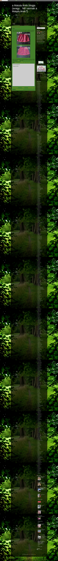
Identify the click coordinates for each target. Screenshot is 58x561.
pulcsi (38, 390)
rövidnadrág (39, 401)
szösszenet (39, 426)
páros (38, 375)
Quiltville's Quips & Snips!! (41, 476)
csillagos (39, 178)
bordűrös (39, 166)
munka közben (39, 340)
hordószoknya (39, 251)
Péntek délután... (43, 516)
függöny (38, 228)
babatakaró (39, 149)
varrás (38, 455)
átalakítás (39, 144)
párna (38, 371)
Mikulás (38, 335)
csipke (38, 180)
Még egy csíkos (40, 108)
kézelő (38, 279)
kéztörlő (38, 282)
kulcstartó (39, 305)
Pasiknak (39, 121)
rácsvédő (39, 393)
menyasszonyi (39, 330)
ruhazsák (39, 406)
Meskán (19, 60)
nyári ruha (39, 354)
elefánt (38, 191)
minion (38, 337)
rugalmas (39, 402)
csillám (38, 179)
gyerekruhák (16, 62)
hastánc (38, 245)
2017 (38, 92)
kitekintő (39, 286)
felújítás (38, 209)
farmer (38, 200)
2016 (38, 93)
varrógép (39, 458)
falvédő (38, 199)
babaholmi (39, 147)
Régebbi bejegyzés (31, 87)
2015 (38, 127)
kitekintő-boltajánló (40, 288)
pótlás (38, 386)
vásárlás (39, 460)
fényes (38, 212)
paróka (38, 374)
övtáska (38, 366)
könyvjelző (39, 299)
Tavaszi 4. (39, 110)
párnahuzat (39, 372)
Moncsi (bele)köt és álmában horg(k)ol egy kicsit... (41, 488)
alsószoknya (39, 139)
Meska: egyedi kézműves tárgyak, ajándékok (41, 43)
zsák (38, 471)
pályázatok (39, 367)
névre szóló (39, 351)
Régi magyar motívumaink (41, 529)
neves (38, 350)
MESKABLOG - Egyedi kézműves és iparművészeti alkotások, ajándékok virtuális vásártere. (41, 542)
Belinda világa (39, 510)
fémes (38, 211)
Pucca (38, 389)
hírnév (38, 249)
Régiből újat (39, 504)
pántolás (39, 368)
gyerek (38, 235)
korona (38, 295)
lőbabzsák (39, 313)
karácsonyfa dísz (40, 266)
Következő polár (40, 119)
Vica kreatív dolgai (40, 521)
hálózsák (39, 243)
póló (38, 384)
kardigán (39, 267)
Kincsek (39, 122)
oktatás (38, 357)
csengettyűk (39, 176)
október (39, 96)
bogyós (38, 163)
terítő (38, 436)
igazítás (38, 253)
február (39, 105)
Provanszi (39, 109)
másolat (38, 324)
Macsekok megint (40, 124)
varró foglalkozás (40, 457)
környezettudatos (40, 300)
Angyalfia (42, 524)
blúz (38, 160)
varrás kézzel (39, 456)
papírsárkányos (39, 369)
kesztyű (38, 278)
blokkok (38, 159)
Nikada (29, 554)
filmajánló (39, 217)
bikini (38, 156)
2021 (38, 88)
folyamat (39, 225)
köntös (38, 297)
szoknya (27, 62)
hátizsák (39, 246)
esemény (39, 195)
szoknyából (39, 423)
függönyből (39, 229)
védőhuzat (39, 461)
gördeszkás (39, 233)
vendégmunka (39, 462)
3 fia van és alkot (40, 546)
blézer (38, 158)
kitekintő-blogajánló (40, 287)
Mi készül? (39, 333)
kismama (39, 285)
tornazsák (39, 444)
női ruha (38, 353)
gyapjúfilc (39, 234)
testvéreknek (39, 438)
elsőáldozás (39, 193)
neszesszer (39, 349)
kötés (38, 303)
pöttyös (24, 62)
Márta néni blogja (40, 499)
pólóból (38, 385)
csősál (38, 182)
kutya (38, 306)
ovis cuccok (39, 358)
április (39, 103)
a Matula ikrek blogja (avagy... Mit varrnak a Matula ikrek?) (24, 8)
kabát (38, 264)
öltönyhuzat (39, 365)
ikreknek (39, 254)
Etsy (38, 197)
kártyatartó (39, 271)
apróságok (39, 143)
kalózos (38, 265)
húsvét (38, 252)
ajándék (38, 138)
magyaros (39, 318)
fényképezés (39, 213)
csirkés (38, 181)
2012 (38, 130)
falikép (38, 198)
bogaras (38, 162)
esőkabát (39, 196)
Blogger (35, 554)
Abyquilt (39, 493)
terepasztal (39, 435)
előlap (38, 192)
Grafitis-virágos (40, 117)
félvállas (39, 210)
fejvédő (38, 201)
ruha (38, 403)
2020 (38, 89)
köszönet (39, 301)
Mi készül (39, 332)
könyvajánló (39, 298)
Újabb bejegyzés (15, 87)
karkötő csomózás (40, 270)
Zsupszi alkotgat (40, 515)
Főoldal (14, 23)
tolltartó (38, 443)
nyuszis (38, 356)
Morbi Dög (39, 339)
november (39, 95)
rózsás (38, 400)
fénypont (39, 214)
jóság (38, 263)
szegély (38, 418)
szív (38, 420)
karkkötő (39, 268)
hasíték (38, 244)
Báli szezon (39, 123)
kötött (38, 304)
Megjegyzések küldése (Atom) (19, 89)
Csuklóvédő (39, 183)
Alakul (39, 120)
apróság (38, 142)
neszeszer (39, 348)
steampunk (39, 410)
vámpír (38, 454)
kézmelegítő (39, 280)
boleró (38, 165)
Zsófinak (39, 473)
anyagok (39, 141)
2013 (38, 129)
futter (38, 227)
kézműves (39, 281)
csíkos (38, 177)
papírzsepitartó (39, 370)
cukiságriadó (39, 174)
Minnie (38, 338)
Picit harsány (39, 107)
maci (38, 315)
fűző (38, 230)
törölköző (39, 445)
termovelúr (39, 437)
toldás (38, 442)
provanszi (39, 388)
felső (38, 208)
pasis (38, 376)
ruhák (38, 404)
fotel (38, 226)
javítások (39, 262)
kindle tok (39, 283)
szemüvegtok (39, 419)
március (39, 104)
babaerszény (39, 146)
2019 (38, 90)
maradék (39, 321)
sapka (38, 408)
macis (38, 316)
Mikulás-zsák (39, 336)
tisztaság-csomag (40, 440)
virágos (29, 62)
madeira (38, 317)
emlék (38, 194)
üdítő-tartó (39, 452)
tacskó (38, 427)
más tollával (39, 323)
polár (38, 383)
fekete (38, 202)
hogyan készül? (39, 250)
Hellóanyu (39, 247)
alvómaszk (39, 140)
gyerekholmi (39, 236)
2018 (38, 91)
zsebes (38, 472)
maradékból (39, 322)
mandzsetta (39, 319)
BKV (38, 157)
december (39, 94)
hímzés (38, 248)
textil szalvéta (39, 439)
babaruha (39, 148)
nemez (38, 347)
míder (38, 334)
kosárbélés (39, 296)
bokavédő (39, 164)
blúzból (38, 161)
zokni (38, 469)
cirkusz (38, 173)
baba (38, 145)
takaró (38, 428)
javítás (38, 261)
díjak (38, 184)
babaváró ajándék (40, 150)
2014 (38, 128)
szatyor (38, 417)
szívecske (39, 421)
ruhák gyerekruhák (40, 405)
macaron (39, 314)
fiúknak (38, 218)
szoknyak (39, 424)
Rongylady (39, 399)
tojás (38, 441)
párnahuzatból (39, 373)
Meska (22, 62)
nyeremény (39, 355)
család (38, 175)
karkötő (38, 269)
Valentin (39, 118)
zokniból (39, 470)
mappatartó (39, 320)
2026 (38, 82)
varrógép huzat (39, 459)
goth (38, 232)
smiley (38, 409)
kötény (38, 302)
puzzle (38, 392)
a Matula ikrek (43, 31)
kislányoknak (19, 62)
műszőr (38, 341)
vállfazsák (39, 453)
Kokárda (39, 106)
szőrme (38, 425)
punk (38, 391)
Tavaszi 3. (39, 111)
